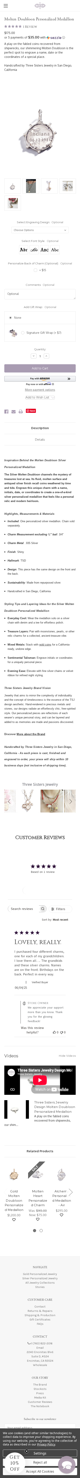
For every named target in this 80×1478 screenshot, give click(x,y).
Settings (40, 1453)
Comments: (40, 284)
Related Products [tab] (40, 1151)
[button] (40, 37)
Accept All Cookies (40, 1471)
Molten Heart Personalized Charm (38, 1198)
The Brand (40, 1384)
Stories (40, 1287)
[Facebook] (6, 411)
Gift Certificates (40, 1319)
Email (40, 1348)
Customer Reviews (40, 1402)
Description (40, 428)
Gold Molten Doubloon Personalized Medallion (14, 1200)
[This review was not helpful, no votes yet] (61, 1032)
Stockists (40, 1389)
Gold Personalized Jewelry (40, 1274)
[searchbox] (23, 908)
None (17, 317)
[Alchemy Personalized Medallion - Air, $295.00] (62, 1174)
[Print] (21, 411)
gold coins (45, 644)
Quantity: (40, 349)
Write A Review (40, 890)
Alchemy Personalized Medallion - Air (61, 1198)
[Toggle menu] (5, 5)
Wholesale (40, 1365)
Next (70, 1192)
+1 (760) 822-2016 (41, 1343)
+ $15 (42, 270)
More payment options (40, 389)
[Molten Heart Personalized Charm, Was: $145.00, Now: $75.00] (38, 1174)
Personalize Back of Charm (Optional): (40, 263)
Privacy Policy (46, 1444)
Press (40, 1393)
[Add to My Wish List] (14, 1219)
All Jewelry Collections (40, 1282)
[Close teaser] (27, 1451)
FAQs (40, 1324)
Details (40, 439)
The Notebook (40, 1406)
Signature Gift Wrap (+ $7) (43, 332)
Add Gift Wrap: (40, 307)
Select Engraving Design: (40, 222)
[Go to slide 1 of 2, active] (34, 1230)
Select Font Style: (40, 241)
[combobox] (57, 920)
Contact (40, 1306)
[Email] (13, 411)
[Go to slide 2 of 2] (41, 1230)
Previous (5, 1192)
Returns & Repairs (40, 1311)
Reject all (40, 1462)
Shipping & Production (40, 1315)
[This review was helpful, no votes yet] (54, 1032)
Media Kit (40, 1397)
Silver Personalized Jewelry (40, 1278)
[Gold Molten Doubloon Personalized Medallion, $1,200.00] (14, 1174)
